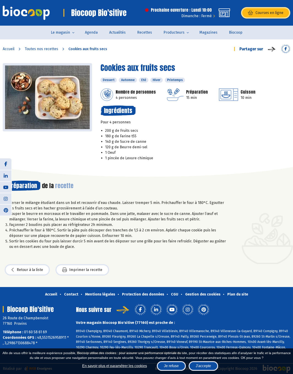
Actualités (117, 32)
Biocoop (235, 32)
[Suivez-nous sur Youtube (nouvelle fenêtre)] (5, 187)
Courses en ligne (269, 13)
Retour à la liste (30, 270)
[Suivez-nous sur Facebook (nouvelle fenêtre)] (5, 164)
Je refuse (171, 366)
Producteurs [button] (173, 32)
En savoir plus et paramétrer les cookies (114, 366)
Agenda (91, 32)
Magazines (208, 32)
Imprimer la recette (85, 270)
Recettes (144, 32)
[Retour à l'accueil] (26, 13)
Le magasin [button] (60, 32)
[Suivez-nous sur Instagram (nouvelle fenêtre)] (5, 198)
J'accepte (203, 366)
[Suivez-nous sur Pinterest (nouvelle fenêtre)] (5, 210)
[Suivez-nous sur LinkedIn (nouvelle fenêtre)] (5, 175)
